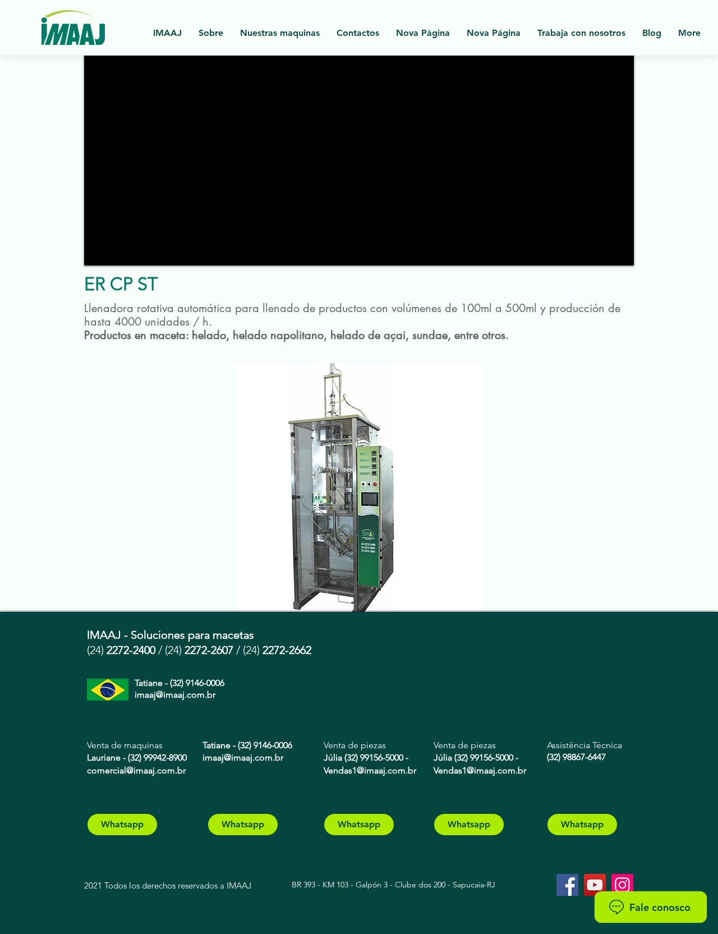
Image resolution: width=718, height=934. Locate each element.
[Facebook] (567, 885)
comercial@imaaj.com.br (136, 770)
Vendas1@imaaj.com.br (370, 770)
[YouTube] (595, 885)
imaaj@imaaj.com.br (175, 694)
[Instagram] (622, 885)
